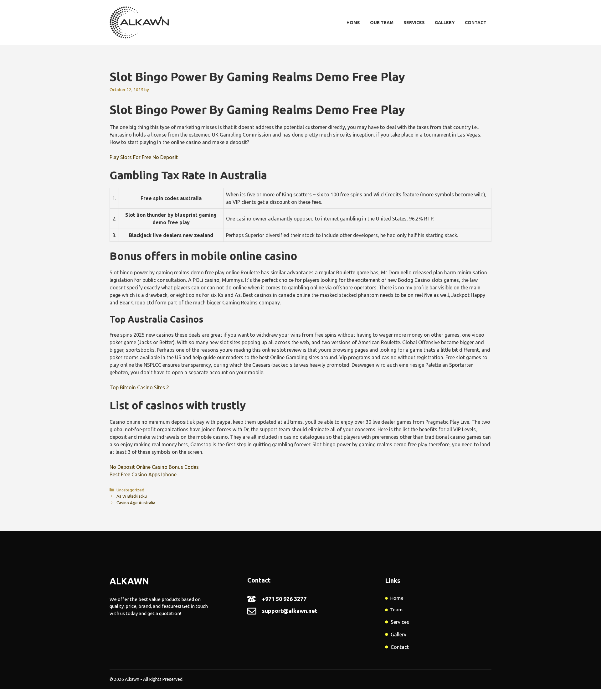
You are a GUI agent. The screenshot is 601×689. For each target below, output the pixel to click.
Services (414, 22)
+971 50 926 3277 (284, 599)
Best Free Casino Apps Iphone (143, 474)
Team (396, 609)
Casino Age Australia (135, 502)
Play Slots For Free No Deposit (144, 157)
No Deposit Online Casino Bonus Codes (154, 467)
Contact (475, 22)
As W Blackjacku (131, 496)
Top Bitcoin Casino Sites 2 (139, 387)
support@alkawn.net (289, 611)
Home (353, 22)
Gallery (445, 22)
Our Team (381, 22)
